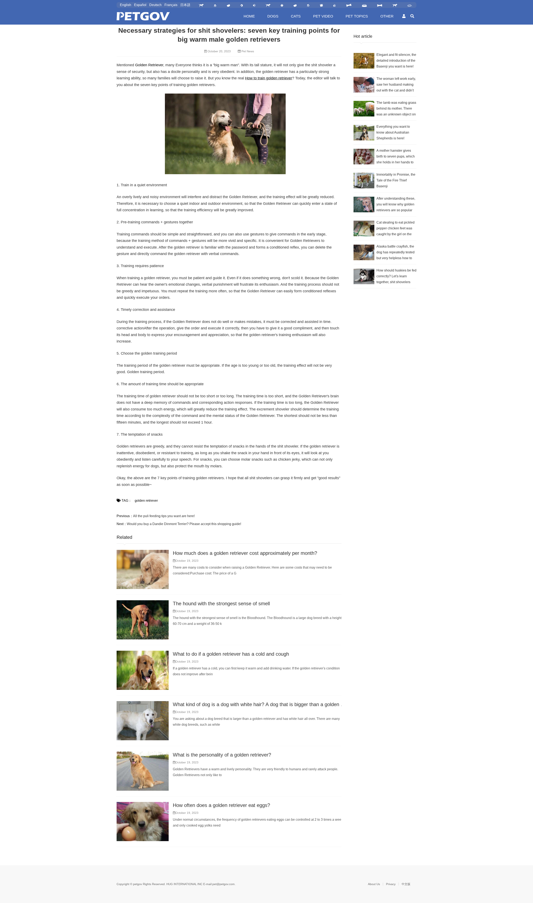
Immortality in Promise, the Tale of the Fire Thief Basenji (395, 180)
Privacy (391, 884)
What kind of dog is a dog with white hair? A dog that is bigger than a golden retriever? (267, 704)
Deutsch (155, 5)
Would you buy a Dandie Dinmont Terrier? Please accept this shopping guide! (184, 524)
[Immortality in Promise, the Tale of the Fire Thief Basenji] (364, 180)
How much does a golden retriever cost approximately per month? (245, 553)
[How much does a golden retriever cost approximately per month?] (143, 569)
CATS (296, 16)
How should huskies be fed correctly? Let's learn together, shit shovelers (396, 276)
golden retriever (146, 500)
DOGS (272, 16)
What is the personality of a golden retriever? (222, 755)
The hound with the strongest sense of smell (221, 603)
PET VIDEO (323, 16)
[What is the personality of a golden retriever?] (143, 771)
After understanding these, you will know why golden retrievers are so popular (395, 204)
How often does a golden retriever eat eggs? (221, 805)
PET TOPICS (357, 16)
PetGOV (143, 16)
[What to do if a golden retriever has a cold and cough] (143, 670)
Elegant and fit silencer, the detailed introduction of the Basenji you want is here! (396, 60)
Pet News (248, 51)
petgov (137, 884)
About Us (374, 884)
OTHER (387, 16)
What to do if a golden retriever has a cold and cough (231, 654)
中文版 (406, 884)
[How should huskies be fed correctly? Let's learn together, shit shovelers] (364, 276)
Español (140, 5)
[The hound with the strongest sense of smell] (143, 619)
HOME (249, 16)
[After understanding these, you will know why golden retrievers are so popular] (364, 204)
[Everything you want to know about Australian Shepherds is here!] (364, 132)
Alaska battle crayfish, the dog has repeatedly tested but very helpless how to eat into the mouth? (395, 253)
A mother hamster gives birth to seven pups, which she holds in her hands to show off (395, 157)
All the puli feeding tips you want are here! (164, 516)
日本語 (185, 5)
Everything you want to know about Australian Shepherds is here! (393, 132)
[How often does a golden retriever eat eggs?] (143, 821)
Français (170, 5)
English (125, 5)
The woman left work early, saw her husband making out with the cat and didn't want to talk (396, 85)
